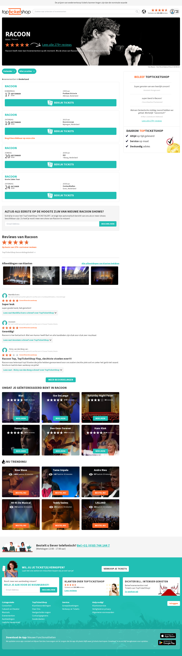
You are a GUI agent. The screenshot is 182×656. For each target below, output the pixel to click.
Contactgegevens (40, 615)
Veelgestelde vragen (41, 612)
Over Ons (36, 609)
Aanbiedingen (8, 619)
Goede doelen (38, 619)
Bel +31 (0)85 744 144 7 (93, 545)
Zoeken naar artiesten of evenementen (50, 11)
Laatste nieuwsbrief (11, 622)
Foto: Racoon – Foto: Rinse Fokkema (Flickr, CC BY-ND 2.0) (164, 67)
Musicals (6, 612)
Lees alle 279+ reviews (57, 45)
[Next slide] (112, 275)
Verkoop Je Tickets (70, 609)
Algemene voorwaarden (103, 612)
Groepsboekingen (70, 605)
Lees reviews (70, 590)
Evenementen (8, 615)
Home (7, 39)
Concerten (7, 605)
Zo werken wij (131, 591)
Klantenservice (99, 605)
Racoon (15, 39)
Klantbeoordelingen (41, 605)
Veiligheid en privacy (101, 609)
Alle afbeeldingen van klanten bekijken (100, 263)
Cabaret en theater (10, 609)
